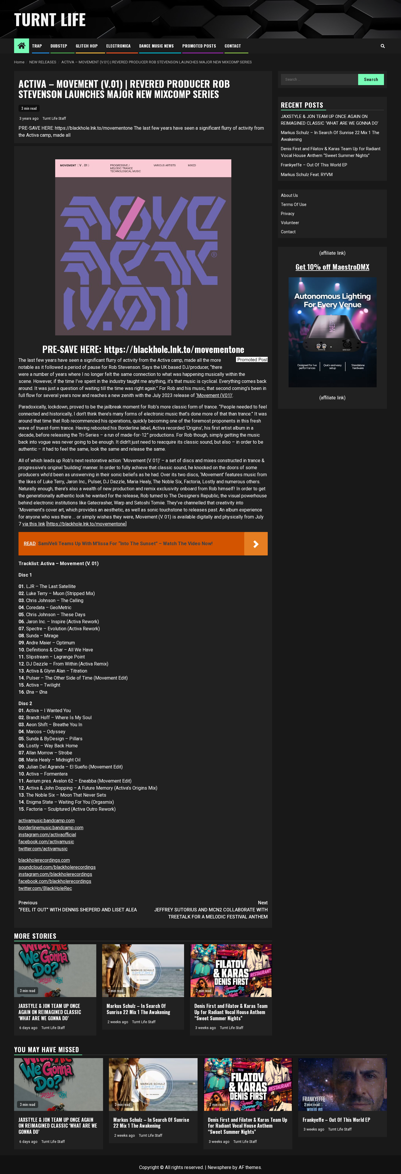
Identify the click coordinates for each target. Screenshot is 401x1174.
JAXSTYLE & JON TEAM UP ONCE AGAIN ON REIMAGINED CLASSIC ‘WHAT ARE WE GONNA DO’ (49, 1012)
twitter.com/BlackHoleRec (45, 888)
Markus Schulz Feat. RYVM (307, 174)
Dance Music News (156, 46)
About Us (289, 195)
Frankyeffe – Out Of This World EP (314, 165)
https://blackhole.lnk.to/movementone (174, 349)
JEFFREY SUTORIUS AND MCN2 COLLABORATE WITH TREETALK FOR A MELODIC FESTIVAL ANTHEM (211, 910)
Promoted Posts (199, 46)
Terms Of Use (293, 204)
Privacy (287, 213)
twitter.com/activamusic (43, 849)
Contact (233, 46)
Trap (37, 46)
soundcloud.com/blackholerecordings (57, 867)
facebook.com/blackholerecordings (54, 881)
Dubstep (58, 46)
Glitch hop (87, 46)
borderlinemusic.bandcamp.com (50, 827)
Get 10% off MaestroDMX (332, 266)
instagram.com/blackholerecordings (55, 874)
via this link (33, 524)
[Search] (382, 46)
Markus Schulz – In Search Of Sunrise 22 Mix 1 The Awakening (138, 1009)
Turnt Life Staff (54, 118)
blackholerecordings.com (44, 860)
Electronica (118, 46)
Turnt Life (50, 19)
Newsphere (219, 1167)
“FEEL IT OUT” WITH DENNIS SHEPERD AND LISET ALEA (77, 906)
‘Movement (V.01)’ (214, 395)
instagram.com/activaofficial (47, 834)
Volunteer (290, 222)
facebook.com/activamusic (46, 841)
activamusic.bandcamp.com (46, 820)
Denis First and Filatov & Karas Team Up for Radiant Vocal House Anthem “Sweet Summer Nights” (230, 1012)
